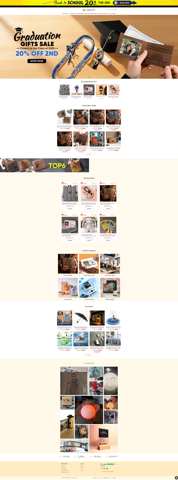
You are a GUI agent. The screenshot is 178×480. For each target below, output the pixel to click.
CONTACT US (109, 6)
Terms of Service (63, 467)
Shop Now (70, 208)
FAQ (81, 468)
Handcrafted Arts (93, 13)
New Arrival (113, 13)
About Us (82, 465)
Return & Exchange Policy (64, 470)
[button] (87, 77)
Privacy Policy (63, 465)
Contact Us (82, 467)
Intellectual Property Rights (65, 472)
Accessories (100, 13)
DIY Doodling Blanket (80, 13)
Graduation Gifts (65, 13)
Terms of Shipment (63, 468)
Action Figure (87, 13)
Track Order (116, 6)
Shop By (109, 13)
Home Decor (105, 13)
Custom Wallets (72, 13)
